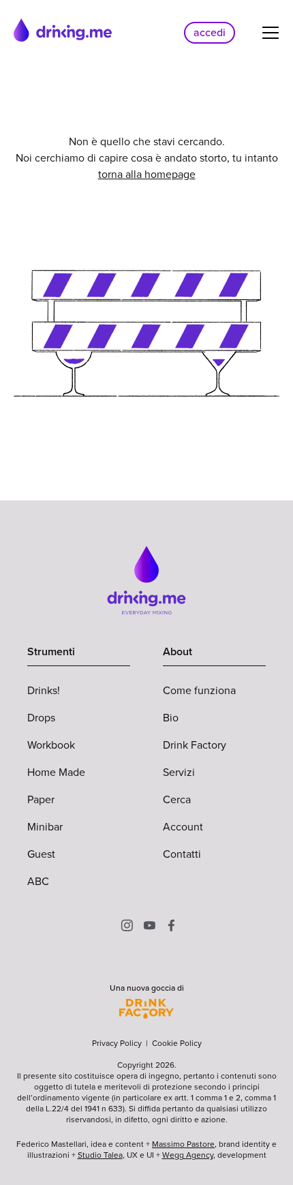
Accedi (210, 32)
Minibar (45, 827)
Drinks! (43, 690)
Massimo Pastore (183, 1144)
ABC (38, 881)
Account (183, 827)
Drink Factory (194, 745)
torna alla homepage (147, 174)
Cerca (177, 799)
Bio (171, 717)
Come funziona (199, 690)
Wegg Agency (187, 1155)
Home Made (56, 772)
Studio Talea (100, 1155)
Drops (41, 717)
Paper (41, 799)
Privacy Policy (117, 1043)
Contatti (182, 854)
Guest (41, 854)
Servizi (179, 772)
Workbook (51, 745)
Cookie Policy (177, 1043)
